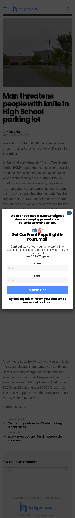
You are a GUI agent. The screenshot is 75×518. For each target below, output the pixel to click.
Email (37, 275)
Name (37, 263)
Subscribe (37, 290)
